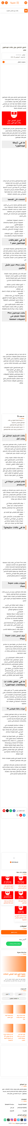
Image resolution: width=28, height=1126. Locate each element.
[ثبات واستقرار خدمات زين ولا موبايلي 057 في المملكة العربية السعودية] (8, 1028)
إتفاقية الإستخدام (22, 1107)
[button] (2, 2)
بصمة (14, 1123)
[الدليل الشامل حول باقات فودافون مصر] (7, 880)
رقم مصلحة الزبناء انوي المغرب (9, 1016)
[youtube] (15, 1120)
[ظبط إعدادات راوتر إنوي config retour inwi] (20, 1009)
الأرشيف (12, 1110)
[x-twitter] (22, 1120)
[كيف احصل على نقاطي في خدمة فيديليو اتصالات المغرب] (20, 1028)
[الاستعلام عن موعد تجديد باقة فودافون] (7, 895)
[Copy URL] (17, 815)
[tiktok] (8, 1120)
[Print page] (20, 815)
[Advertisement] (14, 28)
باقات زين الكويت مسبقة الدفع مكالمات (12, 10)
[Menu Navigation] (23, 3)
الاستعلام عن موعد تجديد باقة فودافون (13, 429)
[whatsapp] (5, 1120)
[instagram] (12, 1120)
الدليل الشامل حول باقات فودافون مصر (13, 427)
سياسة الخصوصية (9, 1104)
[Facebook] (14, 811)
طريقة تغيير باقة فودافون (16, 424)
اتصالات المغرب (13, 998)
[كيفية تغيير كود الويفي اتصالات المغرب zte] (14, 964)
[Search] (6, 2)
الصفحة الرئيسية (22, 1104)
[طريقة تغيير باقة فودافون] (21, 895)
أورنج (7, 994)
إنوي (20, 994)
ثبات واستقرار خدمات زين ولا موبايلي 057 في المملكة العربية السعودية (8, 1037)
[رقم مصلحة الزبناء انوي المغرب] (8, 1009)
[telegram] (18, 1120)
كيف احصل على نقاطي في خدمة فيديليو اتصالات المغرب (21, 1037)
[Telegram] (24, 815)
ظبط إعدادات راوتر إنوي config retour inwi (20, 1017)
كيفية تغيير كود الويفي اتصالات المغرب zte (14, 975)
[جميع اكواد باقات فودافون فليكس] (21, 880)
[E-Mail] (4, 811)
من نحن (12, 1107)
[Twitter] (7, 811)
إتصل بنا (25, 1110)
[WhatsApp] (10, 811)
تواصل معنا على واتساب (14, 943)
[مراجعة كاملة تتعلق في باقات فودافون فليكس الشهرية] (21, 910)
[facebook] (25, 1120)
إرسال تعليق (14, 932)
